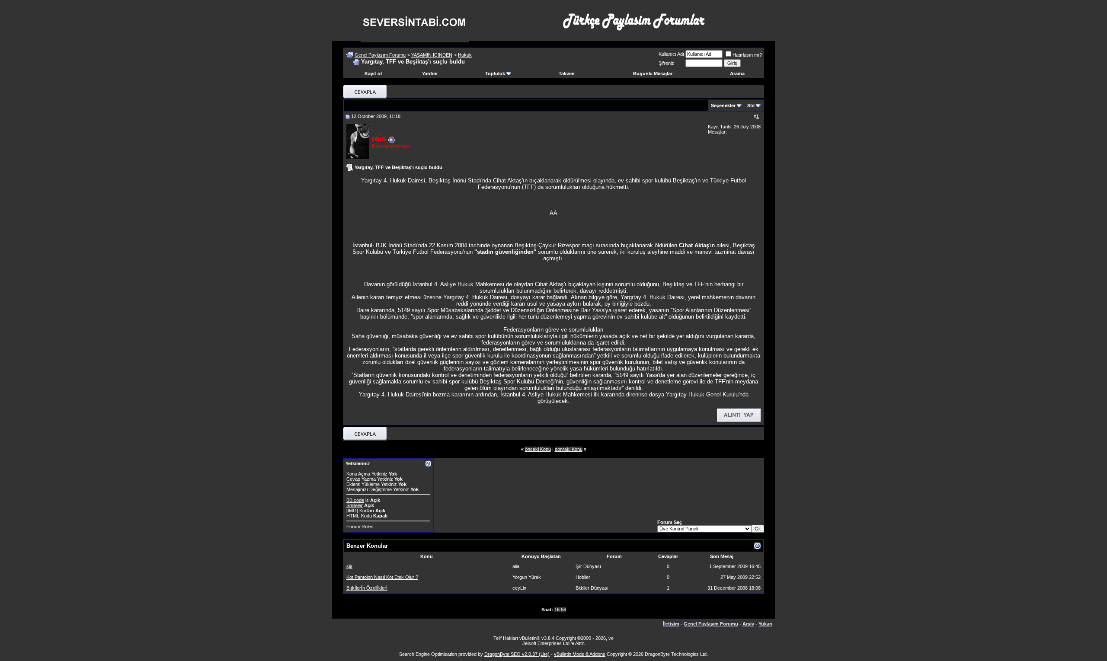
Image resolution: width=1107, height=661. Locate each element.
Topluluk (495, 73)
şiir (349, 566)
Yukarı (765, 623)
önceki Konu (538, 449)
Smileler (354, 505)
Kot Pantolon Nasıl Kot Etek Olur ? (382, 577)
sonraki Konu (568, 449)
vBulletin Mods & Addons (579, 654)
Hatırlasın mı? (747, 54)
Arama (737, 73)
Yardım (430, 73)
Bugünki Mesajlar (652, 73)
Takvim (567, 73)
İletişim (671, 623)
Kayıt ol (373, 73)
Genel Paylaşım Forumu (380, 54)
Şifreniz (666, 63)
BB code (355, 500)
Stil (751, 105)
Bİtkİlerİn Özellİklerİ (366, 588)
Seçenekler (723, 105)
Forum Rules (360, 526)
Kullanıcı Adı (671, 54)
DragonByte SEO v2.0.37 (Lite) (517, 654)
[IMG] (352, 510)
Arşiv (748, 623)
